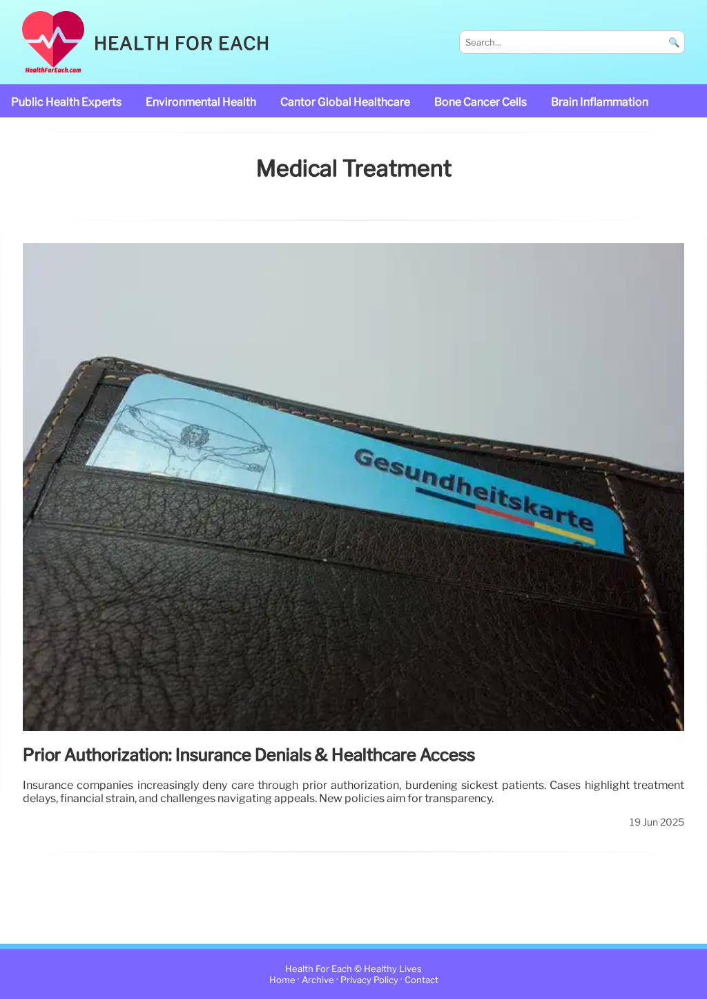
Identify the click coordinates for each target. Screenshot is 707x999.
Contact (421, 980)
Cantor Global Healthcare (345, 101)
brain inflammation (599, 101)
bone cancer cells (480, 101)
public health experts (66, 101)
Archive (318, 980)
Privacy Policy (369, 980)
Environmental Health (201, 101)
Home (282, 980)
